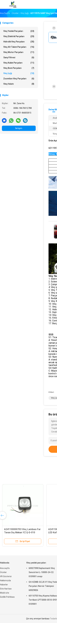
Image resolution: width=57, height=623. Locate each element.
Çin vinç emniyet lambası (37, 618)
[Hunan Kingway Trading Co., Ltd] (13, 4)
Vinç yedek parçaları (18, 31)
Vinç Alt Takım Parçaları (18, 47)
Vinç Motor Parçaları (18, 52)
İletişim (18, 128)
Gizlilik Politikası (7, 597)
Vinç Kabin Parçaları (18, 63)
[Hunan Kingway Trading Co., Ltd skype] (25, 120)
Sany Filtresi (18, 57)
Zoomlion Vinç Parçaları (18, 78)
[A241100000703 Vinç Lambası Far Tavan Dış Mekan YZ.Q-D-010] (22, 504)
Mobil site (4, 593)
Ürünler (3, 572)
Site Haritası (6, 589)
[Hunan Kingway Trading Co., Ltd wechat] (18, 120)
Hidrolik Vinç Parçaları (18, 41)
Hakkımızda (5, 580)
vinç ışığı (18, 73)
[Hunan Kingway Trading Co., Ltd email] (4, 120)
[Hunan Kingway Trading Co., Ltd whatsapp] (11, 120)
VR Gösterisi (6, 576)
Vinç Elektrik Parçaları (18, 36)
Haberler (4, 584)
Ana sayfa (5, 568)
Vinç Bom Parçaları (18, 68)
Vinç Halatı (18, 84)
